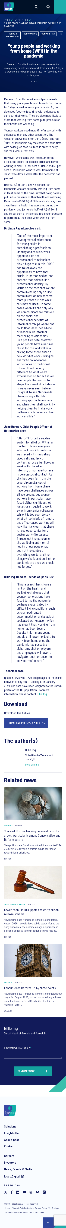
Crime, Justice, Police (14, 904)
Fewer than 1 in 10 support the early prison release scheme (31, 912)
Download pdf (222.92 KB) (24, 723)
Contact (9, 1146)
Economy (8, 825)
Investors (10, 1162)
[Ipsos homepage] (9, 6)
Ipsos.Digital (12, 1176)
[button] (36, 7)
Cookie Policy (41, 1208)
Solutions (10, 1126)
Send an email (32, 764)
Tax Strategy (53, 1208)
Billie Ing (42, 694)
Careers (9, 1156)
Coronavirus (30, 33)
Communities (48, 33)
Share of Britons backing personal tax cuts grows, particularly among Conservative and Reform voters (32, 835)
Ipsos (7, 20)
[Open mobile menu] (60, 7)
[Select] (48, 7)
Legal (7, 1208)
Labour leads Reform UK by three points (30, 988)
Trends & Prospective (12, 35)
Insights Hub (21, 20)
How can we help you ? (17, 1047)
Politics (8, 982)
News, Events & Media (18, 1169)
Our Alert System (37, 1212)
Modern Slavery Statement (16, 1212)
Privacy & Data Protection (23, 1208)
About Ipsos (12, 1140)
